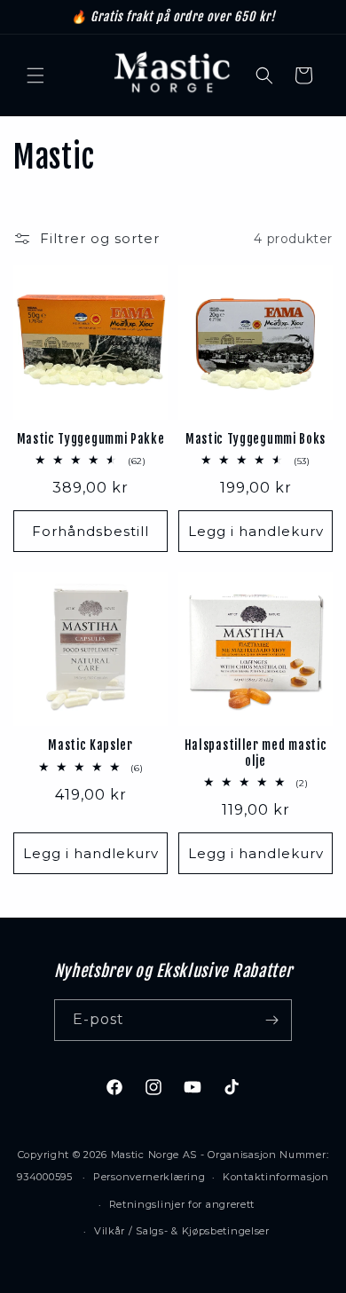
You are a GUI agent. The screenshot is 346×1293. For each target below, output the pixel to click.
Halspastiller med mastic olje (256, 752)
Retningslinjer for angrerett (182, 1204)
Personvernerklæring (149, 1177)
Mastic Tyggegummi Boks (255, 438)
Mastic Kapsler (90, 745)
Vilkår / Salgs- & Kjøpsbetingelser (182, 1231)
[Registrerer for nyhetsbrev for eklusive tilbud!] (271, 1020)
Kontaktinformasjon (276, 1177)
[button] (35, 75)
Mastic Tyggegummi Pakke (91, 438)
